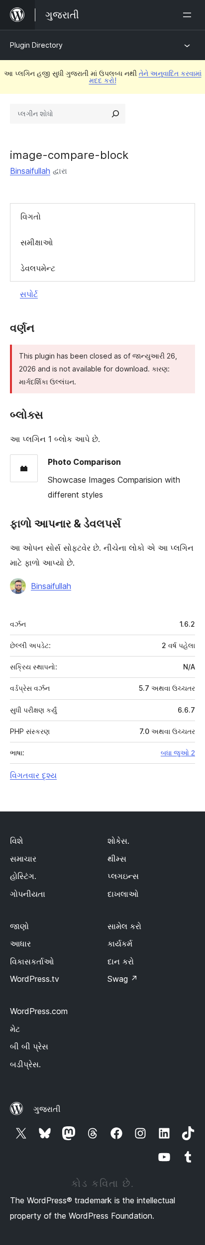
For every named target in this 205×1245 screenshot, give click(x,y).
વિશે (16, 841)
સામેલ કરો (124, 926)
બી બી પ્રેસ (29, 1046)
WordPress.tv (34, 979)
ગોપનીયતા (27, 894)
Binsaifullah (30, 171)
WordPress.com (39, 1011)
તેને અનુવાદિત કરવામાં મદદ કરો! (145, 76)
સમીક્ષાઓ (36, 242)
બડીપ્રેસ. (25, 1064)
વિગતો (30, 216)
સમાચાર (23, 859)
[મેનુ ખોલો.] (189, 15)
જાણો (19, 926)
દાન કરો (120, 961)
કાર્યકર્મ (119, 944)
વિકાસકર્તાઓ (32, 961)
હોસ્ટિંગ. (23, 876)
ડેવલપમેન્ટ (37, 268)
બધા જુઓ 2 (178, 753)
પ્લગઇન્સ (123, 876)
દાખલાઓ (122, 894)
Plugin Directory (36, 45)
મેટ (15, 1029)
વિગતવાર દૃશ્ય (33, 775)
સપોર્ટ (29, 294)
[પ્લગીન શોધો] (115, 114)
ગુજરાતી (47, 1109)
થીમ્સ (116, 859)
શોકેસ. (118, 841)
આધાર (20, 944)
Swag (122, 979)
